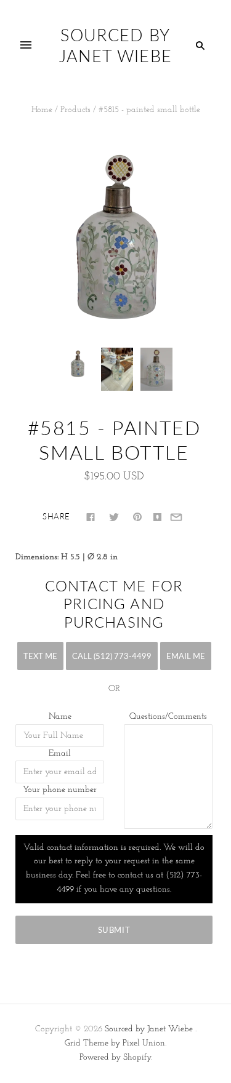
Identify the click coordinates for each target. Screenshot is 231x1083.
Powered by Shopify (115, 1057)
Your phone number (60, 789)
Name (60, 716)
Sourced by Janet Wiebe (149, 1029)
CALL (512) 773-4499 (112, 656)
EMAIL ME (185, 656)
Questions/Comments (168, 716)
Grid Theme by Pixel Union (115, 1043)
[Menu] (25, 45)
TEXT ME (40, 656)
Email (60, 753)
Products (75, 109)
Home (41, 109)
